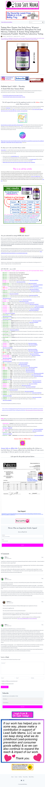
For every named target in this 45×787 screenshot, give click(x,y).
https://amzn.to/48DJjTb (33, 322)
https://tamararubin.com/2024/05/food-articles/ (34, 410)
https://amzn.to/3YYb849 (7, 316)
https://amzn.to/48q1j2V (30, 371)
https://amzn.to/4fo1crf (32, 283)
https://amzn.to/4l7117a (37, 382)
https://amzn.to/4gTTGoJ (33, 295)
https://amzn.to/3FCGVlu (37, 287)
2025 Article (5, 38)
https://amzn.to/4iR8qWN (7, 427)
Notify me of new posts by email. (8, 683)
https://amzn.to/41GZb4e (36, 397)
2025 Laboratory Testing (11, 38)
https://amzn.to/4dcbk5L (23, 362)
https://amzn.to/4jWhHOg (7, 347)
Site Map (20, 776)
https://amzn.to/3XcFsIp (39, 305)
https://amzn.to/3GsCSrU (26, 385)
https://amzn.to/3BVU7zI (14, 329)
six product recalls (33, 159)
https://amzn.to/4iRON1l (33, 344)
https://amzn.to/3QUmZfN (39, 373)
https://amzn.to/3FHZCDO (38, 284)
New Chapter (25, 38)
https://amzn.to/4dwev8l (7, 361)
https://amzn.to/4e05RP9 (30, 368)
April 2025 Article (19, 38)
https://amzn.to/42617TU (36, 380)
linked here (8, 107)
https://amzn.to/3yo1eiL (7, 298)
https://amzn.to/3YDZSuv (32, 349)
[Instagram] (24, 780)
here (13, 109)
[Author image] (1, 36)
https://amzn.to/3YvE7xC (33, 367)
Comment (3, 663)
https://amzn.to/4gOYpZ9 (34, 308)
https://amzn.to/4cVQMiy (25, 365)
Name (2, 677)
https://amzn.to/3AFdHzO (7, 433)
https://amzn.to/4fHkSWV (38, 429)
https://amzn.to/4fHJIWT (34, 304)
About (12, 776)
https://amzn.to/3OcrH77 (35, 290)
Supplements (23, 39)
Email (3, 539)
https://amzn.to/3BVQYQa (37, 430)
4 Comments (23, 36)
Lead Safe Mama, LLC (15, 156)
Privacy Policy (25, 776)
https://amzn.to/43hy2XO (23, 301)
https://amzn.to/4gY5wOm (36, 374)
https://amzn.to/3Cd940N (39, 435)
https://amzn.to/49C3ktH (38, 376)
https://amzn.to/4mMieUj (38, 352)
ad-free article (26, 169)
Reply (42, 557)
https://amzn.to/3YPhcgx (7, 379)
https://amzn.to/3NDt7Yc (34, 353)
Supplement (11, 39)
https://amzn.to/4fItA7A (36, 355)
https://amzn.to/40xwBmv (33, 350)
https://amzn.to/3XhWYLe (34, 310)
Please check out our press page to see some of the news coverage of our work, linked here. (19, 162)
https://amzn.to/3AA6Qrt (7, 358)
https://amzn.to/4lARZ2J (7, 400)
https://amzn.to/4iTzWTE (22, 364)
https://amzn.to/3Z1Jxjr (34, 286)
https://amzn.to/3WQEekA (39, 307)
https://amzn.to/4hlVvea (30, 370)
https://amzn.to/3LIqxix (32, 343)
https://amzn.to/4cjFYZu (21, 281)
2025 (1, 38)
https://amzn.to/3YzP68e (7, 395)
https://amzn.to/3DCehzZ (36, 392)
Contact (16, 776)
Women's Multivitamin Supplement (31, 39)
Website (32, 677)
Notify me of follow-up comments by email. (10, 681)
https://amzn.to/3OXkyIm (34, 289)
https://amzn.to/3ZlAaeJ (37, 320)
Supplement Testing (16, 39)
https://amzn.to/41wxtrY (13, 389)
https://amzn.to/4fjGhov (34, 280)
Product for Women (4, 39)
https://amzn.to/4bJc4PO (29, 391)
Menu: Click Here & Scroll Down (6, 22)
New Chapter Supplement (32, 38)
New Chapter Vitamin (40, 38)
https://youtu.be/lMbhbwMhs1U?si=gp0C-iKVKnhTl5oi (27, 618)
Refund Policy (31, 776)
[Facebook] (21, 780)
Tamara (5, 36)
